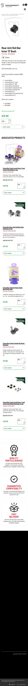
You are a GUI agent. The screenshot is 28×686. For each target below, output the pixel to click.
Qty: (3, 121)
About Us (4, 588)
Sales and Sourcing (6, 596)
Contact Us (4, 591)
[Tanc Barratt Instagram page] (8, 639)
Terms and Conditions (7, 599)
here (14, 681)
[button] (24, 9)
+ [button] (9, 120)
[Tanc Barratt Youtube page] (12, 639)
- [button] (9, 122)
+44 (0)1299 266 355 (11, 620)
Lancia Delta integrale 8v (13, 14)
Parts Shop (6, 14)
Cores (3, 581)
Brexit (3, 583)
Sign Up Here (6, 563)
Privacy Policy (5, 593)
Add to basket (6, 127)
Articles (4, 586)
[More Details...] (14, 154)
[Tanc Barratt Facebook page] (4, 639)
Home (3, 14)
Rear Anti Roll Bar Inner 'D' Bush (12, 15)
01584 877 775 (8, 623)
